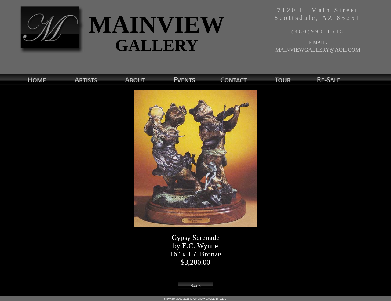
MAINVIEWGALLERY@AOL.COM (317, 50)
